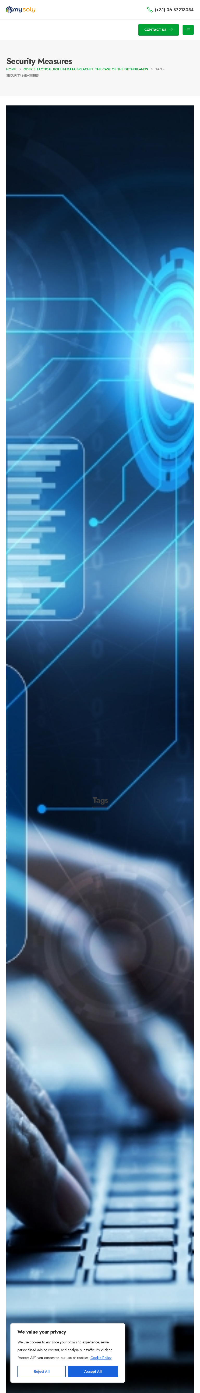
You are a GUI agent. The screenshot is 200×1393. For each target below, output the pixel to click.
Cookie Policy (100, 1357)
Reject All (42, 1371)
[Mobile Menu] (188, 30)
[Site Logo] (20, 9)
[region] (67, 1353)
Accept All (93, 1371)
